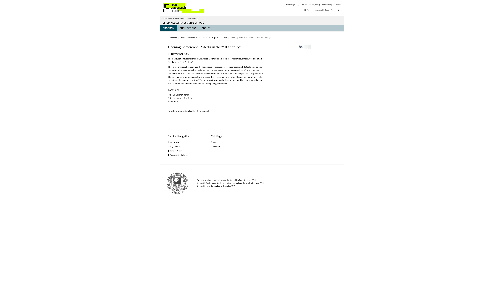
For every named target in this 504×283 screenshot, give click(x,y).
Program (168, 28)
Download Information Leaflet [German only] (188, 111)
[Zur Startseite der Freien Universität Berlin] (182, 8)
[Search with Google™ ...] (338, 10)
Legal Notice (302, 4)
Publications (188, 28)
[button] (307, 10)
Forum (224, 37)
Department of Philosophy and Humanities (180, 18)
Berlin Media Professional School (183, 22)
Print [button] (215, 142)
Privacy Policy (314, 4)
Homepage (290, 4)
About (206, 28)
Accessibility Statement (331, 4)
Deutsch (216, 146)
